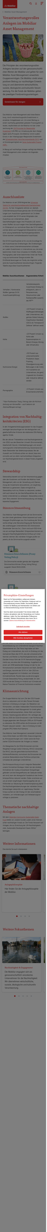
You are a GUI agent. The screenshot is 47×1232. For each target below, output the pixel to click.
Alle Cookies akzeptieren (23, 638)
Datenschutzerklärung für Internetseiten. (22, 620)
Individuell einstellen (23, 626)
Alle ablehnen (22, 632)
